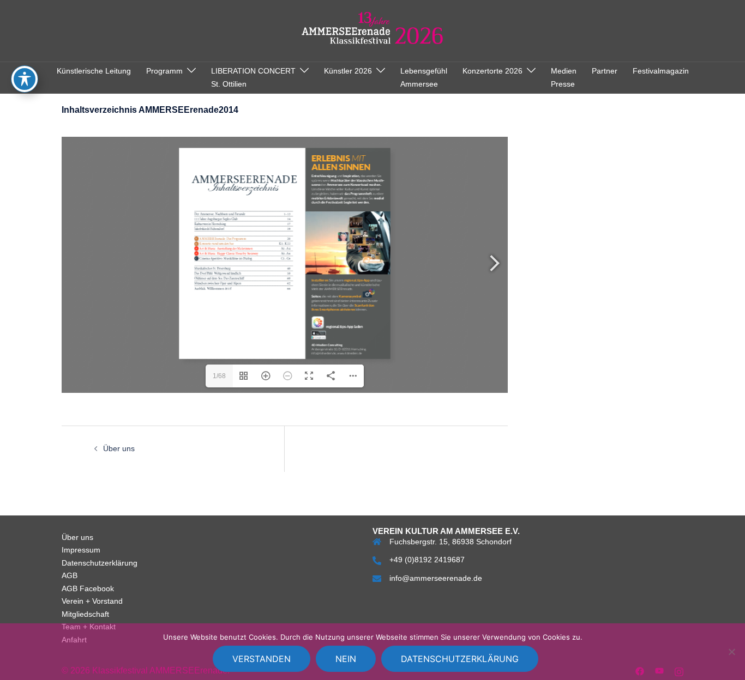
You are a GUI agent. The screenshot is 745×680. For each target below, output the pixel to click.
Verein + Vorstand (92, 601)
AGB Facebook (88, 588)
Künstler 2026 (348, 70)
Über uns (119, 448)
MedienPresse (563, 77)
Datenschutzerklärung (99, 562)
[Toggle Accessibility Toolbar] (24, 79)
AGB (69, 575)
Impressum (81, 549)
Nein (345, 658)
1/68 (219, 376)
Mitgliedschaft (85, 614)
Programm (164, 70)
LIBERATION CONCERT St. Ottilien (253, 77)
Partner (604, 70)
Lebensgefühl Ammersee (423, 77)
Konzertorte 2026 (492, 70)
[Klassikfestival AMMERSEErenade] (372, 30)
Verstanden (261, 658)
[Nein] (731, 651)
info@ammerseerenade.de (435, 578)
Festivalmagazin (661, 70)
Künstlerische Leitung (94, 70)
